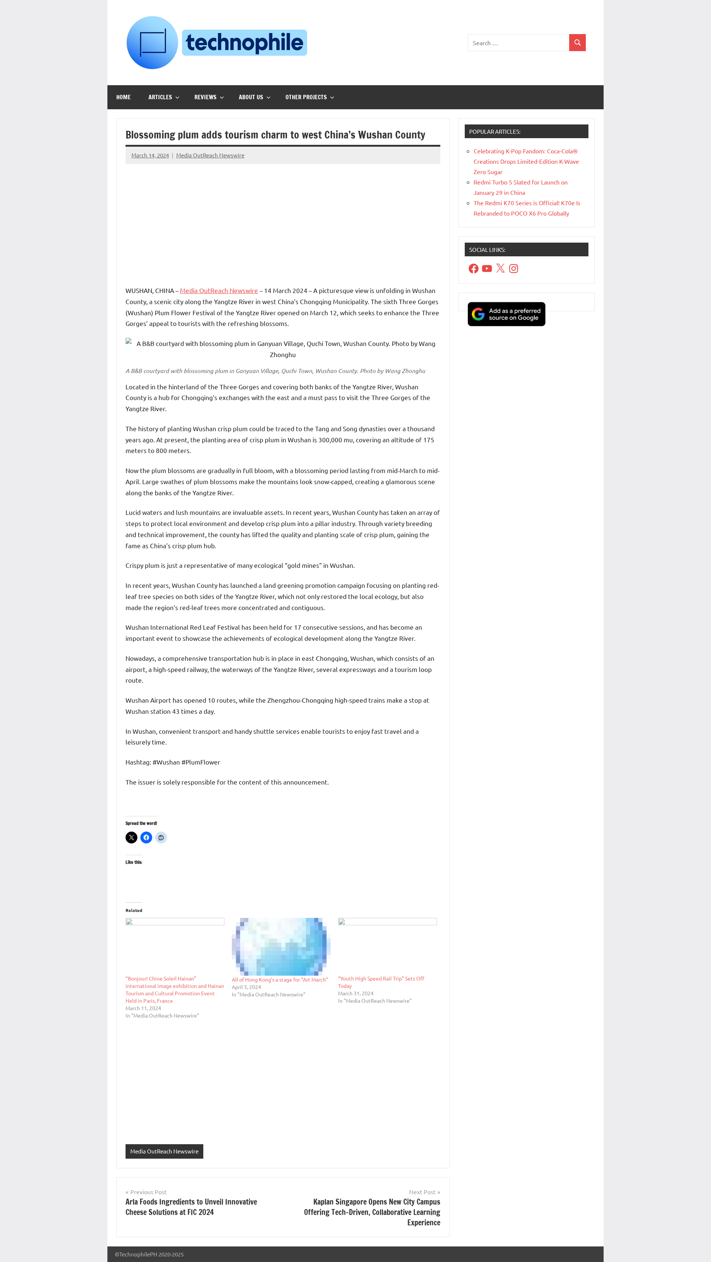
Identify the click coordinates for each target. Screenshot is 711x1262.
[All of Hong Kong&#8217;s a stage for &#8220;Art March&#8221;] (281, 947)
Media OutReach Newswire (210, 155)
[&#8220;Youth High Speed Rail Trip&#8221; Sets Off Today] (387, 946)
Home (123, 97)
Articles (160, 97)
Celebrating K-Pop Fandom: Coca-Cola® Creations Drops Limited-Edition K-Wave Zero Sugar (526, 161)
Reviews (205, 97)
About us (251, 97)
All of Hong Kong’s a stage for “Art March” (280, 979)
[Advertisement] (283, 222)
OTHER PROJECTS (306, 97)
